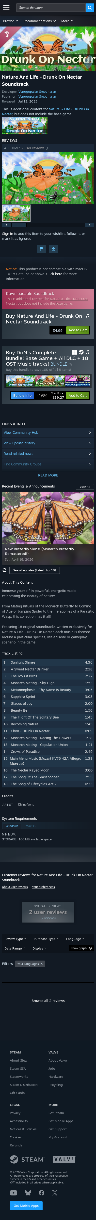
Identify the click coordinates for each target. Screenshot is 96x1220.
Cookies (15, 1137)
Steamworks (19, 1077)
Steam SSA (18, 1068)
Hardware (55, 1077)
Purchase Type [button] (44, 939)
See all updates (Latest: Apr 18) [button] (34, 570)
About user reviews (15, 887)
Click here (54, 274)
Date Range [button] (13, 948)
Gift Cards (17, 1093)
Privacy (15, 1113)
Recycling (55, 1085)
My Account (57, 1137)
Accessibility (19, 1121)
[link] (50, 395)
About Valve (57, 1060)
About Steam (20, 1060)
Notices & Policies (23, 1129)
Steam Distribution (24, 1085)
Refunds (16, 1145)
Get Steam (56, 1113)
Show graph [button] (79, 948)
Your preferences (43, 887)
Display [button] (37, 948)
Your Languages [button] (28, 964)
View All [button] (85, 486)
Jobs (51, 1068)
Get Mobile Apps (26, 1205)
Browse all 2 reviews (48, 1001)
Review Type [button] (13, 939)
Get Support (57, 1129)
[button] (11, 20)
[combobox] (51, 7)
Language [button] (73, 939)
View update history (19, 443)
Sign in (7, 233)
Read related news (18, 453)
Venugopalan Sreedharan (37, 91)
